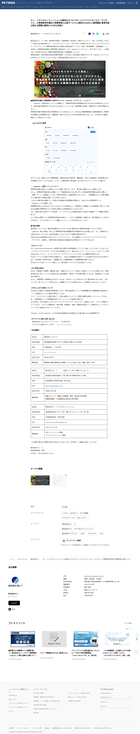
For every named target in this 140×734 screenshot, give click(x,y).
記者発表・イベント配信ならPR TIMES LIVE (46, 701)
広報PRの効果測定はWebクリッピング (45, 709)
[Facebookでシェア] (93, 33)
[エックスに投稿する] (89, 33)
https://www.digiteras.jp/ (64, 324)
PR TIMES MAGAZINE (40, 705)
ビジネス (80, 7)
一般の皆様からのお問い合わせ (102, 728)
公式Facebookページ (107, 693)
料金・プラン (13, 699)
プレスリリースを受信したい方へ (18, 703)
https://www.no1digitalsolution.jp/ (56, 422)
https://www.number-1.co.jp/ (54, 386)
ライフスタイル (69, 7)
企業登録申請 (120, 3)
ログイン (130, 3)
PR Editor (36, 713)
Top (3, 7)
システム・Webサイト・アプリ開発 (75, 513)
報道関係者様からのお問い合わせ (62, 728)
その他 (64, 507)
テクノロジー (11, 7)
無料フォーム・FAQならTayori (77, 697)
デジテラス (92, 533)
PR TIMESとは (13, 695)
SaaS (82, 533)
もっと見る (128, 623)
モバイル (21, 7)
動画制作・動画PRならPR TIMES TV (44, 697)
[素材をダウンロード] (103, 33)
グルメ (87, 7)
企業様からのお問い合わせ (82, 728)
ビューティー (46, 7)
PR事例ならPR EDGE (74, 701)
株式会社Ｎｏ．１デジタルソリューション (77, 529)
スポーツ (95, 7)
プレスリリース (22, 559)
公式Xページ (104, 702)
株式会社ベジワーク (69, 533)
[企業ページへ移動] (15, 582)
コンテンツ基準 (37, 728)
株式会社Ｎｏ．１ (68, 524)
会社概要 (11, 728)
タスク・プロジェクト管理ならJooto (79, 693)
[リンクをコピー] (107, 33)
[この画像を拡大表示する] (40, 480)
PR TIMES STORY (39, 693)
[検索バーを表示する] (136, 2)
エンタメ (36, 7)
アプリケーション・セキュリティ (74, 518)
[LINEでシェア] (97, 33)
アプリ (28, 7)
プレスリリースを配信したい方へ (18, 707)
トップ (12, 559)
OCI (101, 533)
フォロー (14, 603)
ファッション (57, 7)
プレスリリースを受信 (106, 3)
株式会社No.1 (35, 559)
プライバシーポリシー (23, 728)
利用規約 (46, 728)
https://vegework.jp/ (50, 352)
